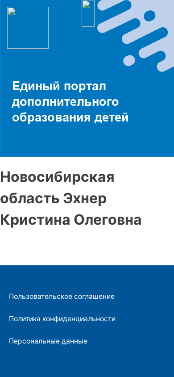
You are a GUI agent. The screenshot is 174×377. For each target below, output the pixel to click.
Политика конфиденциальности (62, 318)
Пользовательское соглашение (62, 296)
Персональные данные (48, 341)
